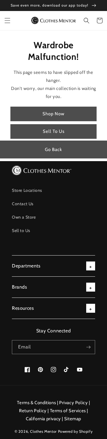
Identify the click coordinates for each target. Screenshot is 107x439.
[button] (7, 20)
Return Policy (33, 410)
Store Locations (27, 190)
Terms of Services (68, 410)
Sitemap (72, 418)
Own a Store (24, 217)
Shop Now (53, 113)
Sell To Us (53, 131)
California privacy (43, 418)
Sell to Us (21, 230)
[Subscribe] (88, 347)
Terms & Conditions (36, 402)
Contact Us (23, 203)
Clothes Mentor (43, 431)
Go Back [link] (53, 149)
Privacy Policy (73, 402)
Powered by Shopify (75, 431)
